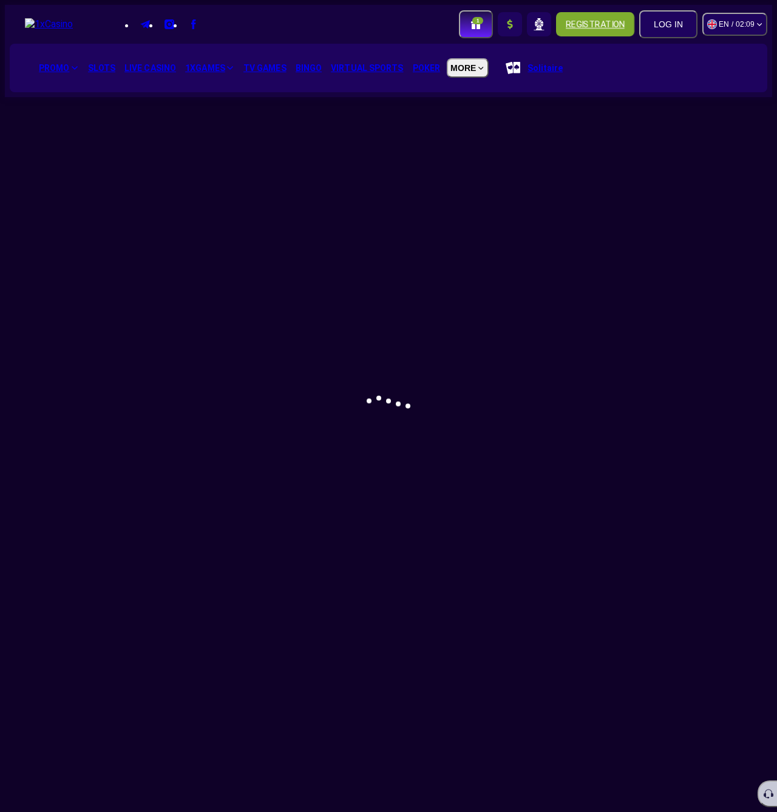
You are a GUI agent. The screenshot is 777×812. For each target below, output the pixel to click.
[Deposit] (510, 24)
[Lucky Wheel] (539, 24)
